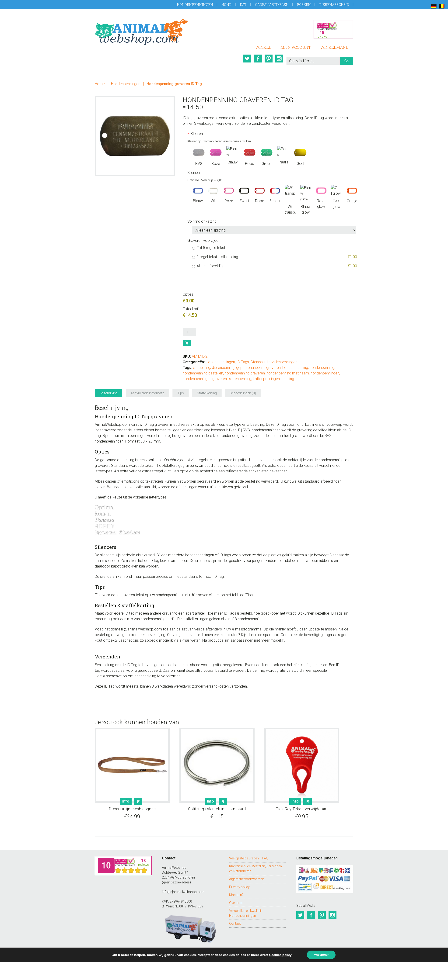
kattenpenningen (266, 379)
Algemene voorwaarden (246, 879)
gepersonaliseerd (250, 367)
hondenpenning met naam (287, 373)
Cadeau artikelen (272, 4)
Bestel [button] (223, 801)
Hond (226, 4)
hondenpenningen (325, 373)
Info (125, 801)
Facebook (258, 58)
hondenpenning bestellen (203, 373)
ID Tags (243, 362)
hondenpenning (322, 367)
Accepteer (321, 954)
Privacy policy (239, 887)
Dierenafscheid (334, 4)
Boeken (304, 4)
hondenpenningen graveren (205, 379)
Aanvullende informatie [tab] (147, 393)
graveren (273, 367)
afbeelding (201, 367)
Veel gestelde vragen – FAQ (248, 858)
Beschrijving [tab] (109, 393)
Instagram (279, 58)
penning (287, 379)
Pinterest (269, 58)
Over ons (235, 903)
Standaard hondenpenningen (274, 362)
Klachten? (236, 895)
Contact (235, 923)
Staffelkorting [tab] (207, 393)
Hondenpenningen (195, 4)
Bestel (187, 343)
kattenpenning (239, 379)
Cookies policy (280, 955)
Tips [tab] (180, 393)
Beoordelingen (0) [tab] (243, 393)
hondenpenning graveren (245, 373)
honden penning (295, 367)
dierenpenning (223, 367)
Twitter (247, 58)
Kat (243, 4)
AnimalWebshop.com (141, 32)
